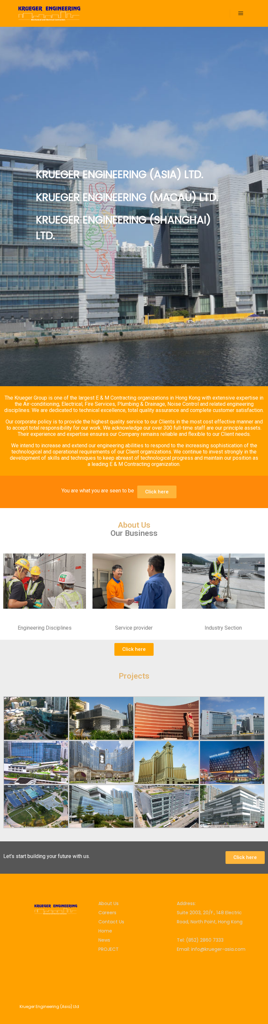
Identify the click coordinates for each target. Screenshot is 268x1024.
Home (105, 931)
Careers (107, 912)
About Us (108, 903)
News (104, 940)
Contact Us (111, 921)
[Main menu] (241, 13)
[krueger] (49, 13)
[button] (156, 492)
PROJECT (108, 949)
